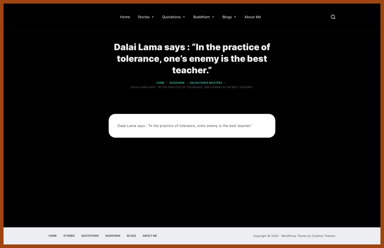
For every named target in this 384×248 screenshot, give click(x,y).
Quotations (171, 17)
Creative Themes (323, 236)
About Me (252, 17)
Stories (144, 17)
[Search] (333, 17)
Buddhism (201, 17)
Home (125, 17)
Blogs (227, 17)
